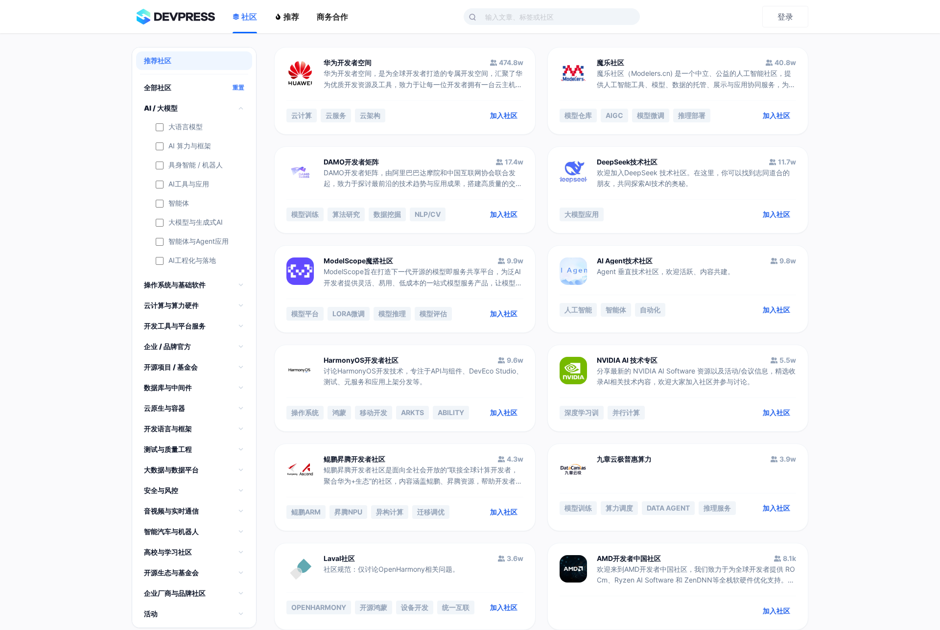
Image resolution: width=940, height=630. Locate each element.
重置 (238, 88)
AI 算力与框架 (189, 146)
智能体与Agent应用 (198, 241)
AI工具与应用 (188, 184)
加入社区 (503, 115)
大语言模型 (185, 127)
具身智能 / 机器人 (195, 165)
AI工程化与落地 (192, 260)
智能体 (178, 203)
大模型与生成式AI (195, 222)
